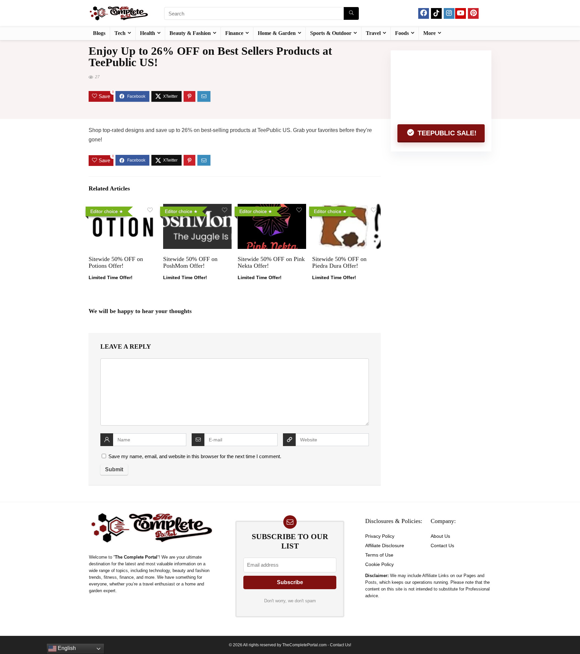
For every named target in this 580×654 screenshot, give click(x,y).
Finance (234, 33)
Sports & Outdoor (330, 33)
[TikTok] (436, 13)
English (66, 648)
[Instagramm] (449, 13)
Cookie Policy (379, 564)
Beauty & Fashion (190, 33)
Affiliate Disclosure (384, 545)
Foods (402, 33)
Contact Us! (340, 645)
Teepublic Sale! (446, 133)
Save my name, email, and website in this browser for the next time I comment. (194, 456)
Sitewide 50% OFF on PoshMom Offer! (190, 262)
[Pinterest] (473, 13)
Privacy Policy (379, 536)
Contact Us (442, 545)
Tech (120, 33)
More (429, 33)
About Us (440, 536)
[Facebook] (423, 13)
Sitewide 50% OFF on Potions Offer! (116, 262)
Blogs (99, 33)
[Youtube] (460, 13)
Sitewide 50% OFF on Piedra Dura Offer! (339, 262)
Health (147, 33)
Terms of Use (379, 555)
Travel (373, 33)
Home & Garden (277, 33)
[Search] (351, 13)
